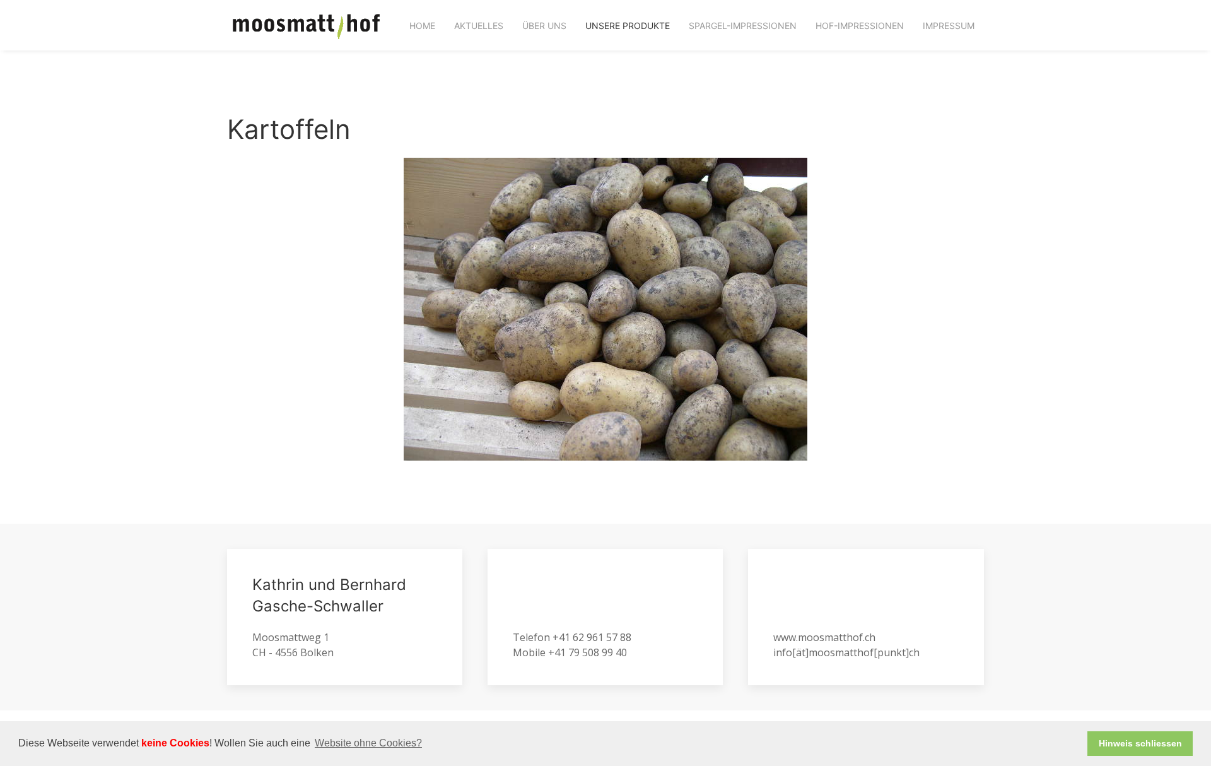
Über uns (544, 25)
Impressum (948, 25)
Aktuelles (478, 25)
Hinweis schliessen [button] (1140, 743)
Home (422, 25)
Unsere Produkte (627, 25)
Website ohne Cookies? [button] (368, 743)
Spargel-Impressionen (743, 25)
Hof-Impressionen (860, 25)
